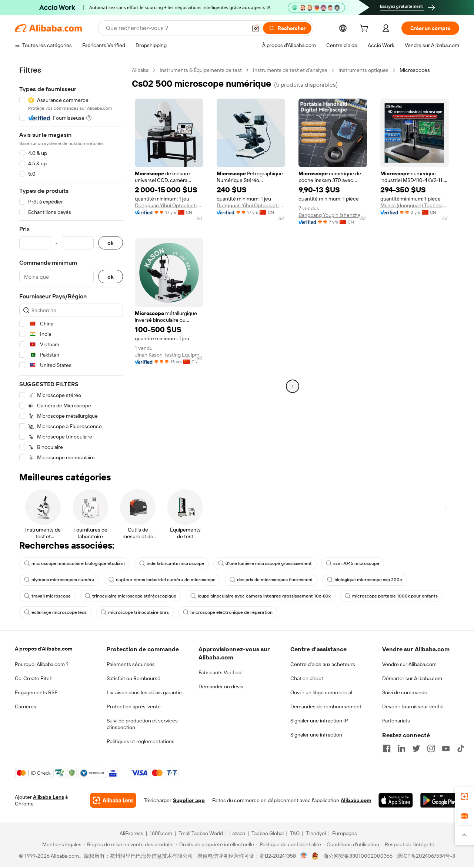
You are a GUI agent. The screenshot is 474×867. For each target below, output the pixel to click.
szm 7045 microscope (356, 563)
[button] (255, 28)
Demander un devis (220, 686)
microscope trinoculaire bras (138, 612)
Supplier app (189, 800)
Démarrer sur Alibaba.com (412, 678)
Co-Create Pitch (34, 678)
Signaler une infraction (316, 735)
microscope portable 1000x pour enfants (395, 596)
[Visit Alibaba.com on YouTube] (445, 748)
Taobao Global (267, 833)
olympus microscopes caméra (62, 579)
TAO (295, 833)
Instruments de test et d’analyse (290, 70)
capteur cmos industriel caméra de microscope (166, 579)
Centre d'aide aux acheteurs (322, 664)
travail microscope (51, 596)
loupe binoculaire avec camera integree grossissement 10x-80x (264, 596)
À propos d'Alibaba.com (43, 649)
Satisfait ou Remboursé (133, 678)
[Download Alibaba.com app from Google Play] (439, 800)
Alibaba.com (356, 800)
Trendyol (316, 833)
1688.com (161, 833)
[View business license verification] (303, 856)
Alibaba (140, 70)
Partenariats (396, 721)
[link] (464, 796)
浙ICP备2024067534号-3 (426, 856)
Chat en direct (306, 678)
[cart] (365, 29)
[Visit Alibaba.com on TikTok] (460, 748)
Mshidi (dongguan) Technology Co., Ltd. (414, 205)
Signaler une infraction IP (319, 721)
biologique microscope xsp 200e (368, 579)
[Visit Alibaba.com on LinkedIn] (401, 748)
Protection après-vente (134, 706)
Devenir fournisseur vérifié (413, 706)
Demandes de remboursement (325, 706)
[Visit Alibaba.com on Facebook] (386, 748)
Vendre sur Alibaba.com (409, 664)
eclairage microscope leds (59, 612)
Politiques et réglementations (140, 741)
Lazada (237, 833)
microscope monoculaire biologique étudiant (78, 563)
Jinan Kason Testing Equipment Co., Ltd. (169, 355)
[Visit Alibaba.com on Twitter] (416, 748)
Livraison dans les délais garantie (144, 692)
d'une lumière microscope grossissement (269, 563)
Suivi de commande (404, 692)
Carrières (25, 706)
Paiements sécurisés (131, 664)
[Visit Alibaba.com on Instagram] (431, 748)
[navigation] (71, 264)
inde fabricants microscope (175, 563)
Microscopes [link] (415, 70)
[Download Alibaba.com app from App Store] (395, 800)
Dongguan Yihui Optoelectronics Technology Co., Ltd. (169, 205)
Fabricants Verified (219, 672)
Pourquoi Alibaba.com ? (42, 664)
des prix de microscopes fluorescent (275, 579)
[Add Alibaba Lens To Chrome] (113, 800)
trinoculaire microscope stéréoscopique (134, 596)
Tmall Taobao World (200, 833)
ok (110, 243)
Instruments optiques (363, 70)
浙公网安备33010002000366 (358, 856)
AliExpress (131, 833)
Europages (344, 833)
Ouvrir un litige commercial (321, 692)
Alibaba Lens (48, 797)
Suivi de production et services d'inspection (142, 724)
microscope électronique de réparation (231, 612)
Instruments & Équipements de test (201, 70)
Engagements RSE (36, 692)
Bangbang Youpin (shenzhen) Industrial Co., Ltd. (332, 215)
